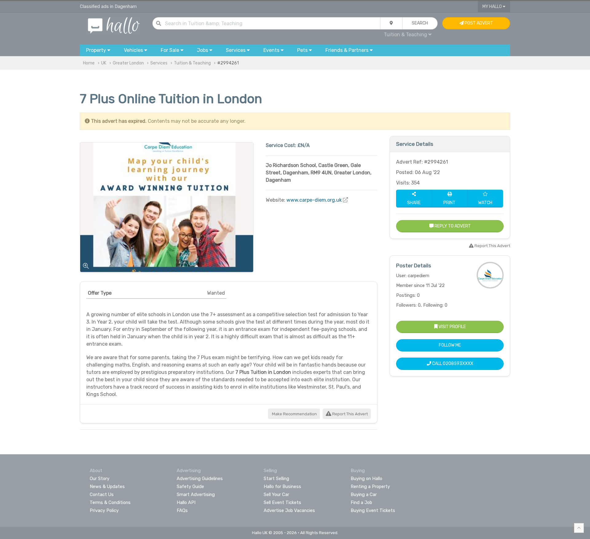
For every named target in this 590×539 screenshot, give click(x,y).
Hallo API (186, 502)
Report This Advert (349, 414)
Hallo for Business (282, 486)
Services (158, 63)
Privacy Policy (104, 510)
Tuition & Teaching (192, 63)
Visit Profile (452, 326)
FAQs (182, 510)
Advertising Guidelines (200, 478)
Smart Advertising (196, 494)
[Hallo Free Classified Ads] (114, 25)
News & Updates (107, 486)
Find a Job (361, 502)
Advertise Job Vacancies (289, 510)
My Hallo (492, 6)
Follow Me (450, 345)
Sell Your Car (276, 494)
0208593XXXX (458, 363)
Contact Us (102, 494)
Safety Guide (190, 486)
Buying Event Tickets (373, 510)
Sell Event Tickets (282, 502)
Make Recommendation (294, 414)
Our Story (99, 478)
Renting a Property (370, 486)
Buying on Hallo (366, 478)
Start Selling (276, 478)
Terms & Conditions (110, 502)
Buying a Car (364, 494)
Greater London (128, 63)
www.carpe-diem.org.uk (314, 200)
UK (103, 63)
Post (478, 23)
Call (452, 363)
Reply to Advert (452, 226)
